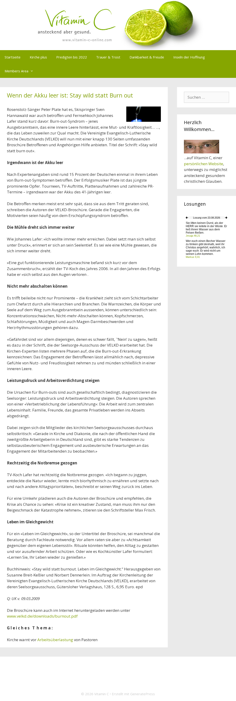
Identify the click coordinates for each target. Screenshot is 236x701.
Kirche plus (38, 57)
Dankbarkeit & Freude (147, 57)
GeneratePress (142, 694)
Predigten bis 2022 (71, 57)
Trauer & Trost (108, 57)
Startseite (13, 57)
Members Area (16, 71)
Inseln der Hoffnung (189, 57)
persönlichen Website (203, 163)
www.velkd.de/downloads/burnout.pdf (42, 616)
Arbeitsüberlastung (55, 639)
